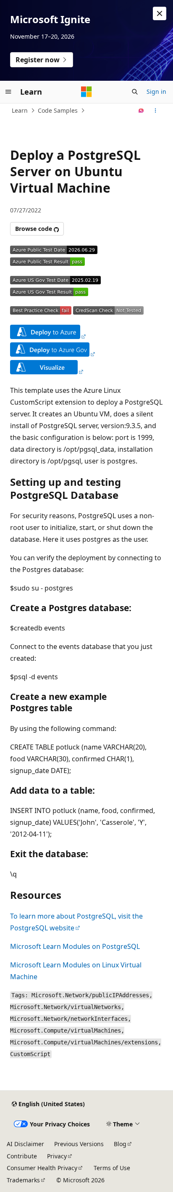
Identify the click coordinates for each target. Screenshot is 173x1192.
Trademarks (23, 1180)
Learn (20, 110)
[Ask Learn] (141, 110)
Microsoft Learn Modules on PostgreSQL (75, 946)
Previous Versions (79, 1144)
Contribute (22, 1156)
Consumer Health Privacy (42, 1168)
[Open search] (134, 91)
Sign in (156, 91)
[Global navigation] (8, 91)
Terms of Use (112, 1168)
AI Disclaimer (25, 1144)
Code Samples (58, 110)
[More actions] (155, 110)
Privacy (57, 1156)
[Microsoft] (86, 91)
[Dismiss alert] (159, 13)
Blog (120, 1144)
